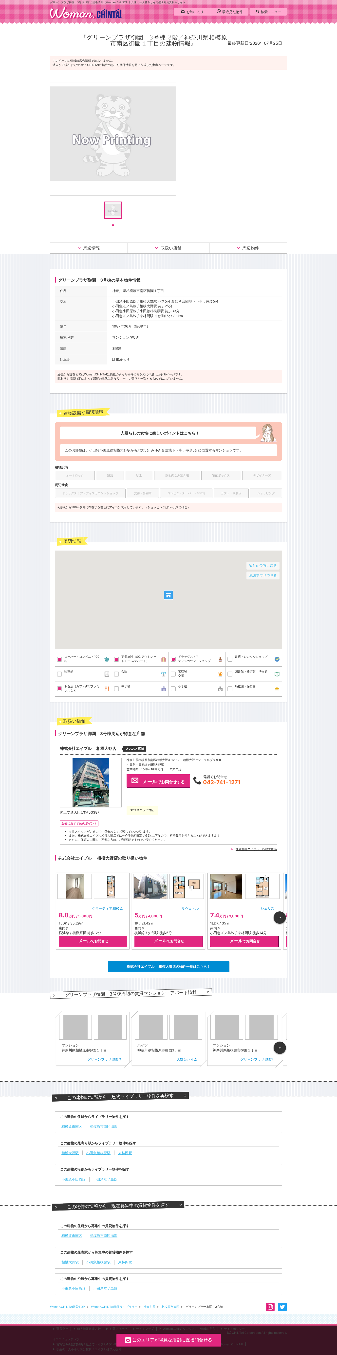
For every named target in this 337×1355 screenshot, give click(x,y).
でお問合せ (93, 940)
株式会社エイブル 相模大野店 (256, 849)
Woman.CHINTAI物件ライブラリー (114, 1307)
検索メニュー (271, 12)
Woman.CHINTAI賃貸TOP (68, 1307)
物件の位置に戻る (263, 565)
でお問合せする (163, 781)
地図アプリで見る (263, 575)
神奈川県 (150, 1307)
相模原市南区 (171, 1307)
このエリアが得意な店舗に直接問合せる (172, 1339)
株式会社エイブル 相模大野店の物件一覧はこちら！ (168, 966)
